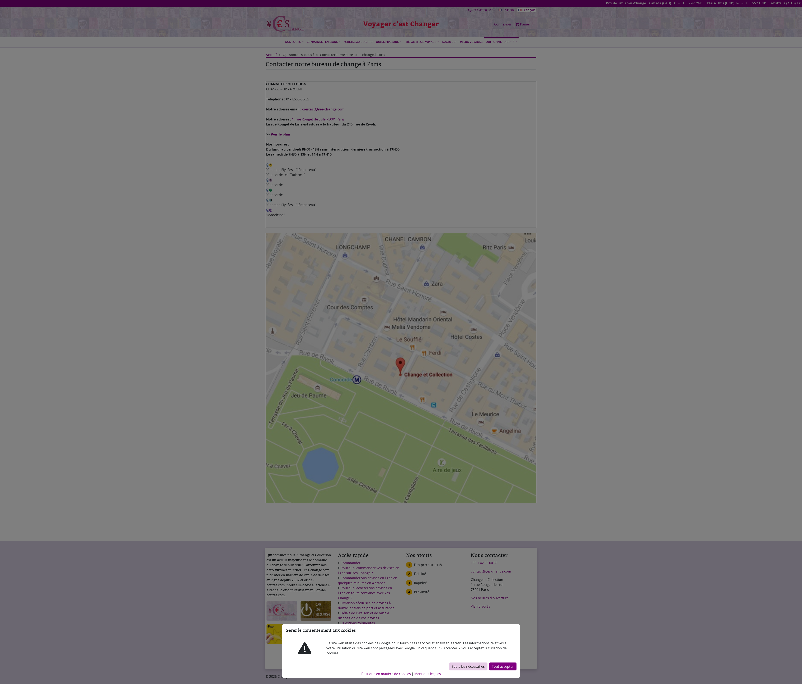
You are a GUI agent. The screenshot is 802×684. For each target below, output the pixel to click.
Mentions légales (427, 673)
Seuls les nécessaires (468, 666)
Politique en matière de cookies (386, 673)
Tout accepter (503, 666)
